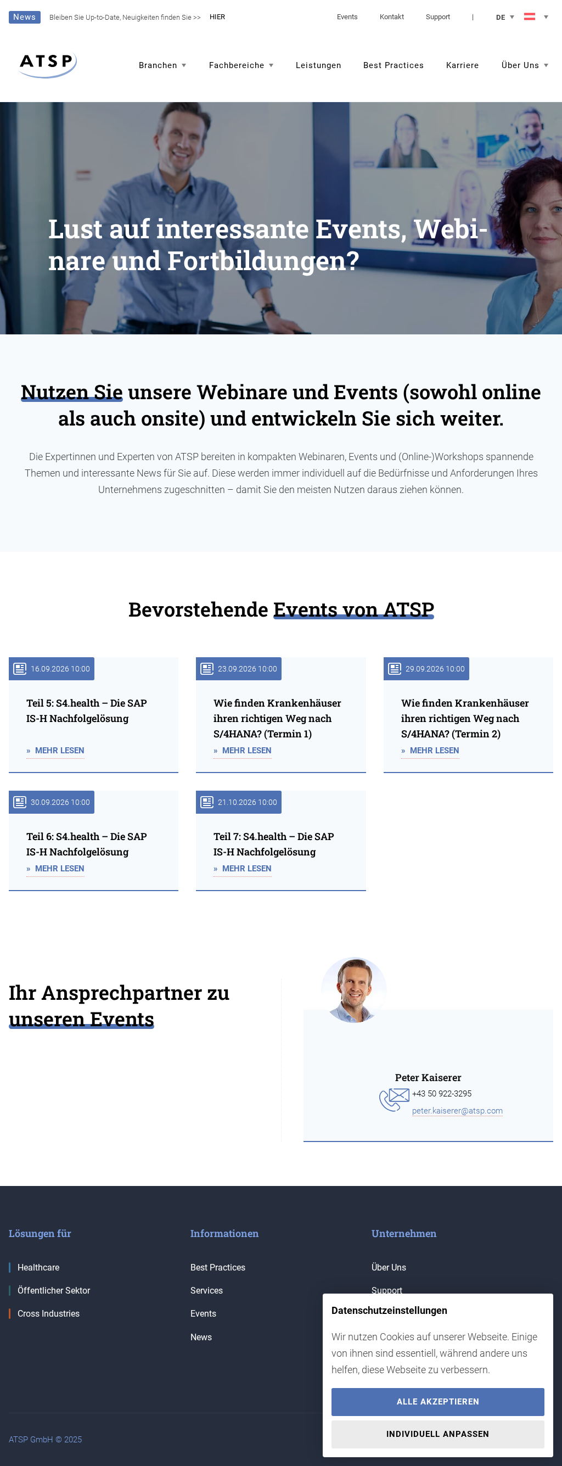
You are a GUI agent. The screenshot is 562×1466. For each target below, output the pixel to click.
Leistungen (318, 65)
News (201, 1337)
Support (438, 17)
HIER (217, 17)
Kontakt (392, 17)
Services (206, 1290)
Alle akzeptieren (438, 1402)
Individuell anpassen (438, 1434)
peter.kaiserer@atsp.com (457, 1111)
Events (347, 17)
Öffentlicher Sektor (54, 1290)
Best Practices (393, 65)
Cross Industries (49, 1313)
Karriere (462, 65)
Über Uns (389, 1267)
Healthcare (38, 1267)
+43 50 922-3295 (441, 1094)
